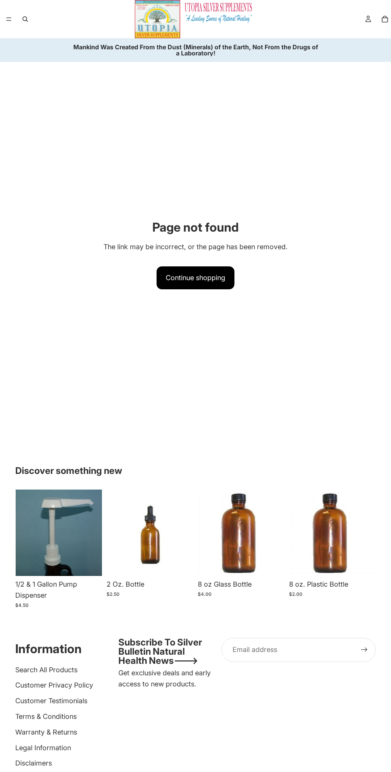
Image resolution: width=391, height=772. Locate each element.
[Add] (90, 564)
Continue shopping (195, 278)
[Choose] (181, 564)
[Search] (25, 19)
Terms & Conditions (46, 716)
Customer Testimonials (51, 701)
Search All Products (46, 670)
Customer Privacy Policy (54, 685)
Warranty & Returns (46, 732)
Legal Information (43, 748)
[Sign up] (364, 650)
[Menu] (9, 19)
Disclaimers (33, 763)
